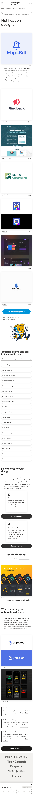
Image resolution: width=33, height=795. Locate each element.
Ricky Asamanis (6, 122)
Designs (15, 8)
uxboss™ (5, 195)
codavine (5, 231)
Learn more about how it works (18, 600)
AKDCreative (6, 268)
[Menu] (2, 3)
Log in (30, 3)
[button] (31, 784)
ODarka (4, 598)
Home (3, 8)
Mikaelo (5, 304)
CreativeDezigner (7, 158)
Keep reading (24, 726)
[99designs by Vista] (15, 3)
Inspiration (9, 8)
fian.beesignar (6, 701)
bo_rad (30, 65)
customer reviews (24, 558)
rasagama (5, 667)
